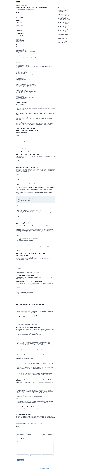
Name (19, 455)
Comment (19, 441)
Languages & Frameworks (62, 18)
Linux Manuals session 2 (62, 23)
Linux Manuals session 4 (62, 26)
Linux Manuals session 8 (62, 30)
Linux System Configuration (62, 33)
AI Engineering (60, 7)
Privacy (48, 468)
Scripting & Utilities (61, 37)
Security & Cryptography (61, 38)
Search (72, 1)
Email (31, 455)
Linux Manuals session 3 (24, 5)
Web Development (61, 43)
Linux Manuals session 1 (62, 22)
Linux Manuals (67, 1)
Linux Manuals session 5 (62, 27)
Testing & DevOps (60, 42)
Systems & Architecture (61, 41)
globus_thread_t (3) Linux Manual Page (47, 433)
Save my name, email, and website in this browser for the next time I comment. (29, 457)
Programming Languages (62, 35)
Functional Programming (62, 17)
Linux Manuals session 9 (62, 31)
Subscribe (62, 1)
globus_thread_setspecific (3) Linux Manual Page (25, 433)
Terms (45, 468)
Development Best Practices (62, 15)
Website (44, 455)
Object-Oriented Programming (62, 34)
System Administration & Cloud (63, 39)
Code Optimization (61, 11)
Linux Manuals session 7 (62, 29)
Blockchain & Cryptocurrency (62, 10)
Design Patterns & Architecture (62, 14)
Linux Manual (18, 9)
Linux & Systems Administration (63, 19)
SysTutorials (42, 468)
